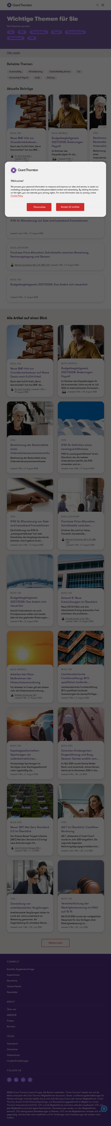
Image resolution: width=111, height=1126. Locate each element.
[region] (55, 189)
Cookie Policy (17, 195)
